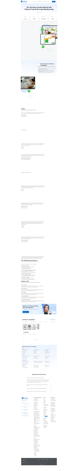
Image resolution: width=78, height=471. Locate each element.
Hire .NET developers (53, 406)
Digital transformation (36, 440)
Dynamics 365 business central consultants (37, 421)
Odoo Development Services (25, 349)
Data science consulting (46, 423)
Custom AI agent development (52, 419)
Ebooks (44, 399)
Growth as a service (36, 444)
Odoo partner (35, 405)
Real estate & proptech (36, 428)
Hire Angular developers (53, 403)
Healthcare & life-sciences (36, 427)
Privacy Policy (41, 464)
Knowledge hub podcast (46, 404)
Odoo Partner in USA (24, 366)
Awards (44, 412)
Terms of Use (44, 464)
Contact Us (54, 1)
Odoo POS (35, 406)
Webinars (44, 402)
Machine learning (45, 420)
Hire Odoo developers (53, 398)
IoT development (45, 421)
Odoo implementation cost (36, 409)
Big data (44, 419)
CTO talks (45, 400)
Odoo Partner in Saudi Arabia (25, 367)
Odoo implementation (24, 112)
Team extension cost (36, 399)
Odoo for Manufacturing (24, 358)
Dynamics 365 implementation (37, 413)
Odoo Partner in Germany (36, 365)
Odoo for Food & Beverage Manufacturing (38, 362)
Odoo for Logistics (47, 358)
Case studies (45, 410)
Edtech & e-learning (36, 433)
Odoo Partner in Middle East (36, 366)
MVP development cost (36, 400)
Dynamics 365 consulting (36, 416)
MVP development (35, 441)
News (44, 403)
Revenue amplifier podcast (46, 405)
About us (44, 408)
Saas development (35, 443)
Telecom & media (35, 431)
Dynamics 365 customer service (37, 415)
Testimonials (45, 414)
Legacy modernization (46, 422)
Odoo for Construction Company (25, 362)
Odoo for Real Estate (36, 358)
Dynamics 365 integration (36, 414)
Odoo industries (35, 408)
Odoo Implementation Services (37, 349)
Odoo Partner (23, 365)
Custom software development (37, 439)
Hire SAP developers (53, 399)
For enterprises (35, 455)
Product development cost (36, 398)
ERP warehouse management (45, 427)
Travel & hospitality (36, 430)
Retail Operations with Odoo (47, 361)
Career (44, 416)
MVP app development (36, 442)
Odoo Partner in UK (47, 365)
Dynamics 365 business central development (37, 423)
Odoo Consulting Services (47, 349)
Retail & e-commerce (36, 432)
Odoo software (35, 403)
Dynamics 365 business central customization (37, 419)
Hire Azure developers (53, 405)
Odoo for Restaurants (47, 362)
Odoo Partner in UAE (47, 366)
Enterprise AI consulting (53, 420)
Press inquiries (45, 413)
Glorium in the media (46, 415)
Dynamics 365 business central (37, 417)
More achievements (52, 319)
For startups (35, 454)
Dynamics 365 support (36, 422)
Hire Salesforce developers (53, 400)
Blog (44, 398)
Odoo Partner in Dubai (36, 367)
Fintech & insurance (36, 429)
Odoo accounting (35, 407)
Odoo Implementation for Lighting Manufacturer (38, 361)
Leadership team (45, 411)
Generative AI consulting (53, 421)
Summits (44, 401)
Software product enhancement (37, 445)
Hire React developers (53, 404)
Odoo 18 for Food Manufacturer (25, 361)
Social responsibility (45, 409)
